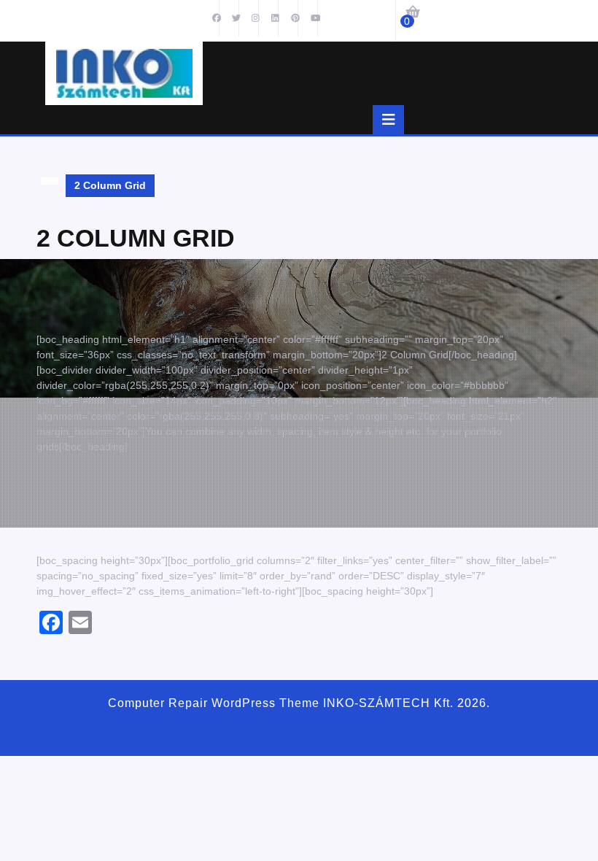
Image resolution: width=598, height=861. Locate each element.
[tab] (388, 119)
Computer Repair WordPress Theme (213, 703)
